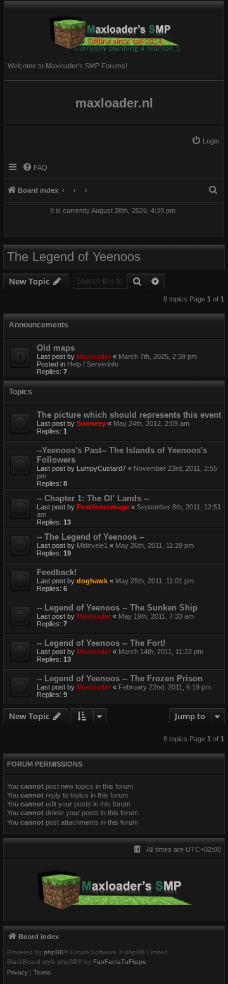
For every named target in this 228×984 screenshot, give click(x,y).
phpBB (54, 952)
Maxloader (94, 356)
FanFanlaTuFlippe (119, 962)
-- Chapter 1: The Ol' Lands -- (93, 498)
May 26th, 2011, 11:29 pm (154, 545)
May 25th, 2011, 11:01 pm (154, 581)
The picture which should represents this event (129, 415)
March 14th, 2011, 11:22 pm (160, 651)
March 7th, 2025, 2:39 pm (157, 356)
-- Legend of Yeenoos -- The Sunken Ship (117, 607)
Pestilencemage (103, 507)
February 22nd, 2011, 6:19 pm (164, 687)
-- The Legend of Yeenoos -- (90, 537)
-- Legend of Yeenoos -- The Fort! (101, 643)
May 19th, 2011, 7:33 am (156, 616)
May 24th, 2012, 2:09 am (151, 423)
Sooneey (91, 423)
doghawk (92, 581)
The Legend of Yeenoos (74, 257)
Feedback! (57, 572)
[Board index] (114, 30)
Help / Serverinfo (92, 364)
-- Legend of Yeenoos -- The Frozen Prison (120, 678)
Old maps (56, 348)
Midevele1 (92, 545)
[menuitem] (205, 141)
